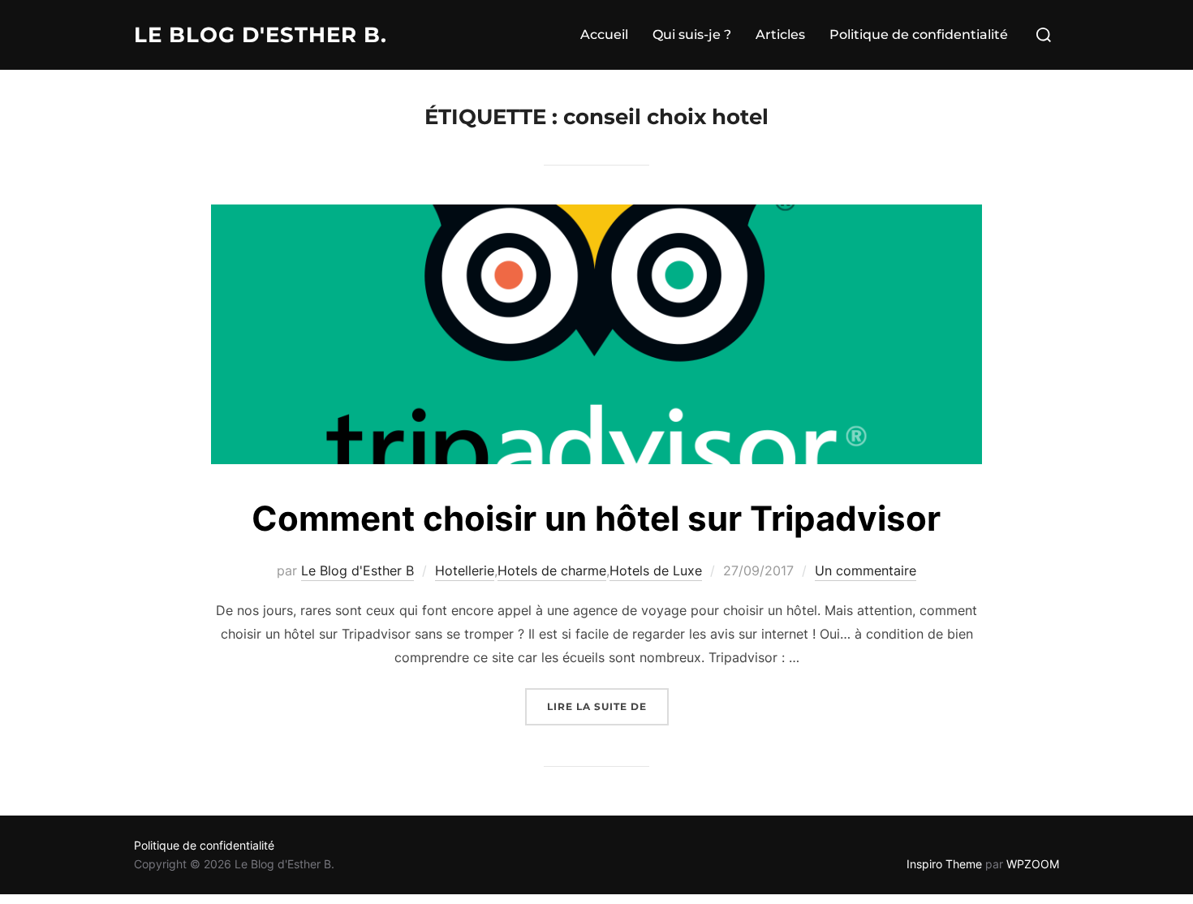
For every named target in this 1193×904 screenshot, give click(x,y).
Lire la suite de (608, 706)
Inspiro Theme (944, 864)
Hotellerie (464, 570)
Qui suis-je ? (691, 34)
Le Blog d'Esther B (357, 570)
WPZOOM (1032, 864)
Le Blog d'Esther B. (260, 35)
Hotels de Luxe (655, 570)
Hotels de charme (551, 570)
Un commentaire (865, 570)
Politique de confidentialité (918, 34)
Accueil (604, 34)
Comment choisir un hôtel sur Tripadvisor (596, 518)
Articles (780, 34)
